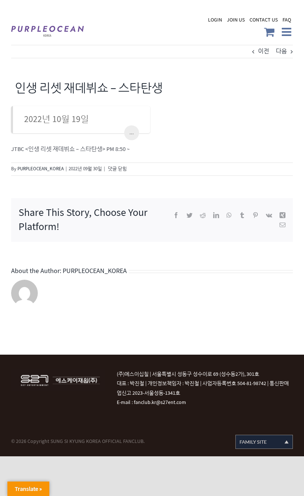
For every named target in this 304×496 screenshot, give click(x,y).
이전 (263, 51)
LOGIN (215, 20)
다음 (281, 51)
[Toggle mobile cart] (269, 31)
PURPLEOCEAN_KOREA (40, 169)
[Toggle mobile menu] (287, 31)
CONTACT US (264, 20)
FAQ (286, 20)
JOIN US (236, 20)
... (131, 132)
